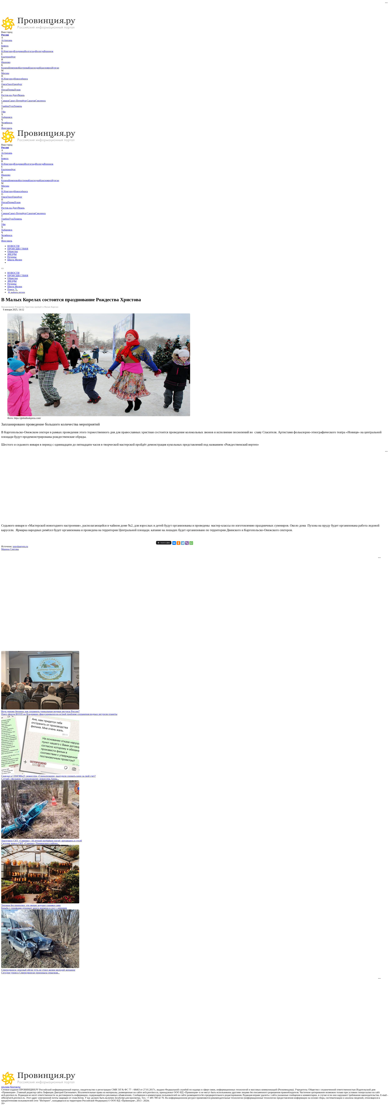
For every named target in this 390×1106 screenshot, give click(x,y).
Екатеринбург (8, 56)
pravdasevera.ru (20, 546)
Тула (11, 106)
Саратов (31, 100)
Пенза (4, 89)
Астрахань (6, 40)
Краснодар (33, 67)
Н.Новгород (7, 78)
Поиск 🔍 (12, 289)
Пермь (10, 89)
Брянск (5, 46)
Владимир (19, 51)
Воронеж (48, 51)
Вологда (39, 51)
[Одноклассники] (178, 543)
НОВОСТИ (13, 246)
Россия (5, 35)
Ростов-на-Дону (9, 95)
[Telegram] (182, 543)
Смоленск (40, 100)
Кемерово (13, 67)
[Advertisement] (75, 8)
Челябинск (6, 122)
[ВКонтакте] (174, 543)
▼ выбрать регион (16, 292)
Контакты (15, 1087)
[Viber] (187, 543)
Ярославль (6, 128)
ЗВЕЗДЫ (12, 254)
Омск (4, 84)
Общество (12, 251)
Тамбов (5, 106)
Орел (9, 84)
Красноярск (45, 67)
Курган (55, 67)
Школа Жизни (14, 259)
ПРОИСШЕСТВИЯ (17, 248)
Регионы (11, 257)
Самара (5, 100)
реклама (5, 1087)
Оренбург (17, 84)
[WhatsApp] (191, 543)
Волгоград (29, 51)
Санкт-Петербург (18, 100)
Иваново (5, 62)
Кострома (23, 67)
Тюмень (18, 106)
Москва (5, 73)
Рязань (21, 95)
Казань (4, 67)
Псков (17, 89)
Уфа (3, 111)
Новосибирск (21, 78)
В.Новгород (7, 51)
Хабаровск (6, 117)
